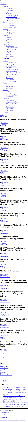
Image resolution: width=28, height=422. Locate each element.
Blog (1, 373)
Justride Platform (4, 368)
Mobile (2, 115)
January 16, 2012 (4, 233)
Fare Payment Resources (6, 375)
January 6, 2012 (4, 244)
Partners (2, 370)
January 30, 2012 (4, 221)
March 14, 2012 (4, 150)
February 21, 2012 (4, 185)
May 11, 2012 (3, 116)
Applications (3, 314)
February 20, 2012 (4, 196)
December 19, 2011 (5, 277)
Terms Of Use (3, 417)
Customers (2, 369)
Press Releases (3, 124)
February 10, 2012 (4, 210)
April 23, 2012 (3, 125)
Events (1, 254)
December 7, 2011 (4, 338)
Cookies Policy (3, 414)
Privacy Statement (4, 412)
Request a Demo (4, 366)
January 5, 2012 (4, 256)
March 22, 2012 (4, 139)
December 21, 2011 (5, 267)
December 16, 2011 (5, 302)
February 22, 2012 (4, 173)
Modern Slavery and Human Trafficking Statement (12, 420)
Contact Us (3, 372)
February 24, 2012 (4, 162)
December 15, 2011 (5, 315)
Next (5, 350)
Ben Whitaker (4, 123)
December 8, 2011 (4, 327)
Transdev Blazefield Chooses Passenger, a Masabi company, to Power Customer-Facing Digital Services (15, 404)
